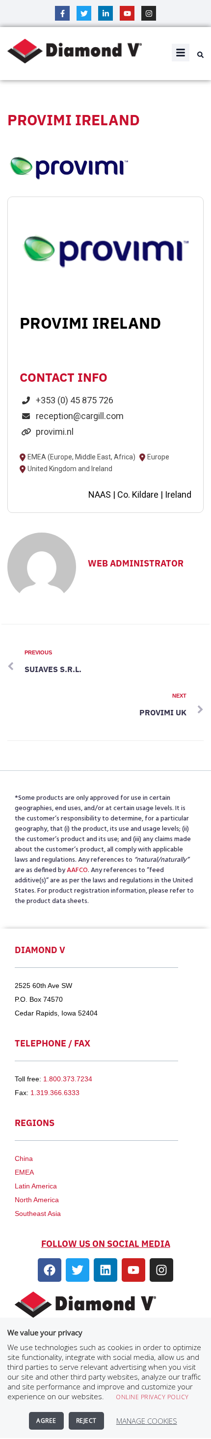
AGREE (46, 1420)
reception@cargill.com (80, 416)
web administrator (136, 563)
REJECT (86, 1420)
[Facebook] (49, 1270)
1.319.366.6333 (54, 1093)
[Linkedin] (105, 1270)
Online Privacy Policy (152, 1397)
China (24, 1158)
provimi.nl (55, 431)
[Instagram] (148, 13)
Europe (158, 457)
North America (37, 1200)
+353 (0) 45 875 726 (74, 400)
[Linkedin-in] (105, 13)
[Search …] (199, 55)
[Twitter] (84, 13)
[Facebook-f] (62, 13)
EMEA (24, 1172)
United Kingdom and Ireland (69, 469)
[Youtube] (127, 13)
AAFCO (77, 870)
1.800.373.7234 (67, 1079)
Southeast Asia (38, 1213)
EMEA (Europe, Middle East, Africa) (81, 457)
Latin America (36, 1186)
